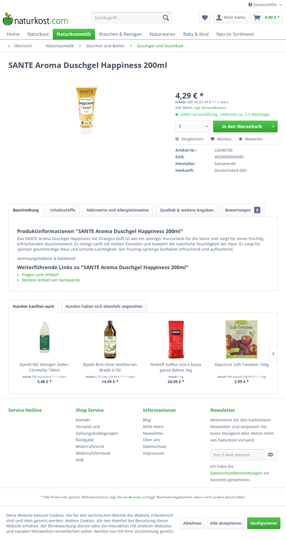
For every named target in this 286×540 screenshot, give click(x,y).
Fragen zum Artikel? (40, 274)
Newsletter (153, 433)
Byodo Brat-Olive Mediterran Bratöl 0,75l (110, 367)
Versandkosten (129, 497)
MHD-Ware (153, 426)
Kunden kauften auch (33, 306)
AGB (80, 459)
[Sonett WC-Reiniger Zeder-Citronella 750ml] (44, 339)
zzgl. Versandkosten (210, 107)
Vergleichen (192, 139)
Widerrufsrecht (90, 446)
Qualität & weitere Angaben (187, 210)
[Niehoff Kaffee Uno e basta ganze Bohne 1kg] (176, 339)
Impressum (153, 453)
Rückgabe (85, 439)
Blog (147, 419)
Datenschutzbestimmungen (236, 473)
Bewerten (253, 139)
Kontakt (83, 419)
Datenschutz (154, 446)
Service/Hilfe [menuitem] (265, 4)
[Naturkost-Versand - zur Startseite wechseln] (35, 19)
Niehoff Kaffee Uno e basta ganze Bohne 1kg (176, 367)
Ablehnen (192, 523)
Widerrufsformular (93, 453)
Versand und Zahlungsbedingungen (97, 430)
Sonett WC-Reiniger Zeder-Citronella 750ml (44, 367)
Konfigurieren (264, 523)
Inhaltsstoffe (62, 210)
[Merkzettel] (205, 17)
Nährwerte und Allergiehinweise (118, 210)
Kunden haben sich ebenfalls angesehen (104, 306)
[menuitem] (132, 17)
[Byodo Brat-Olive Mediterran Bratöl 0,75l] (110, 339)
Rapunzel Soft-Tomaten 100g (242, 364)
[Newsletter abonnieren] (270, 454)
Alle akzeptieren (226, 523)
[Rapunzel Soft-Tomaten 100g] (242, 339)
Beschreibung (26, 210)
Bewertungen (241, 210)
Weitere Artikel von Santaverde (50, 280)
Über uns (151, 439)
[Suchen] (166, 17)
